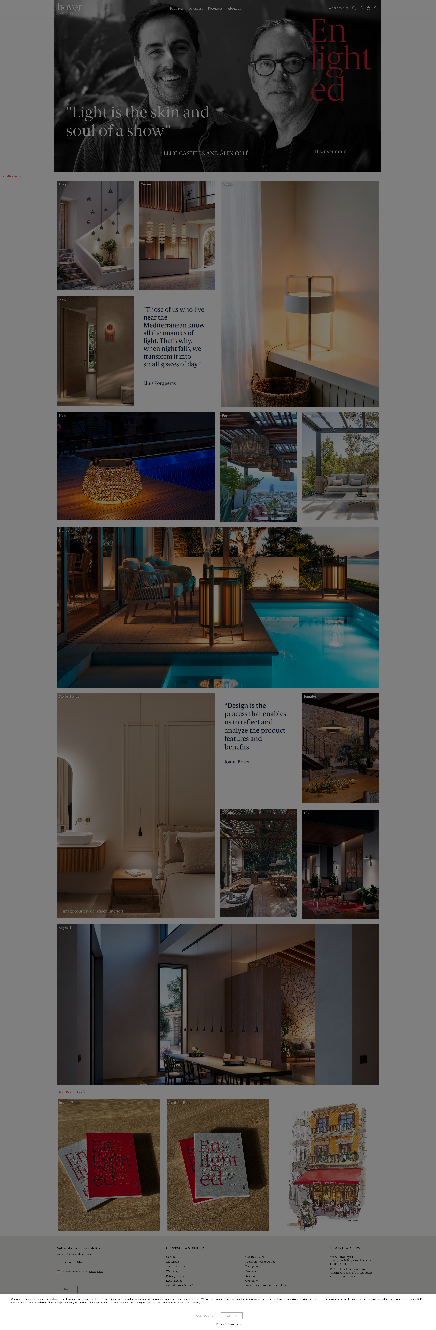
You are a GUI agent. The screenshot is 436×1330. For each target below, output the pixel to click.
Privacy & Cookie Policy (229, 1324)
